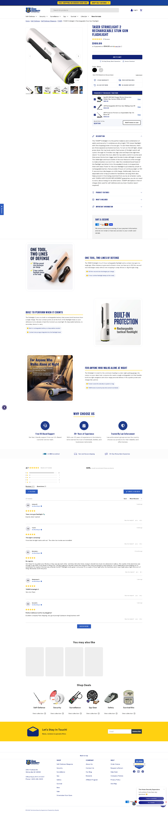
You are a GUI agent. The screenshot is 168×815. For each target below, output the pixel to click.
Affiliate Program (92, 780)
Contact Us (90, 768)
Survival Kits (128, 707)
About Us (89, 764)
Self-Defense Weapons (65, 764)
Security (57, 707)
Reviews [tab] (30, 486)
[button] (117, 39)
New (58, 788)
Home (28, 21)
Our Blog (89, 772)
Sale (58, 791)
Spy (58, 776)
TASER (60, 21)
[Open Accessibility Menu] (4, 407)
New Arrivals (96, 16)
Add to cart (117, 57)
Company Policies (117, 776)
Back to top (84, 756)
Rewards (89, 776)
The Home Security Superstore (38, 810)
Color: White (96, 67)
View (139, 99)
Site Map (114, 784)
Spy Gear (93, 707)
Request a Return (117, 768)
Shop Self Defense (99, 2)
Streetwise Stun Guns (64, 795)
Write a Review (134, 492)
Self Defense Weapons (48, 21)
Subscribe (136, 731)
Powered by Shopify (53, 810)
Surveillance (75, 707)
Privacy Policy (115, 780)
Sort (125, 499)
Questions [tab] (41, 486)
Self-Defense (35, 21)
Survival (59, 784)
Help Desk (114, 772)
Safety (111, 707)
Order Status (115, 764)
